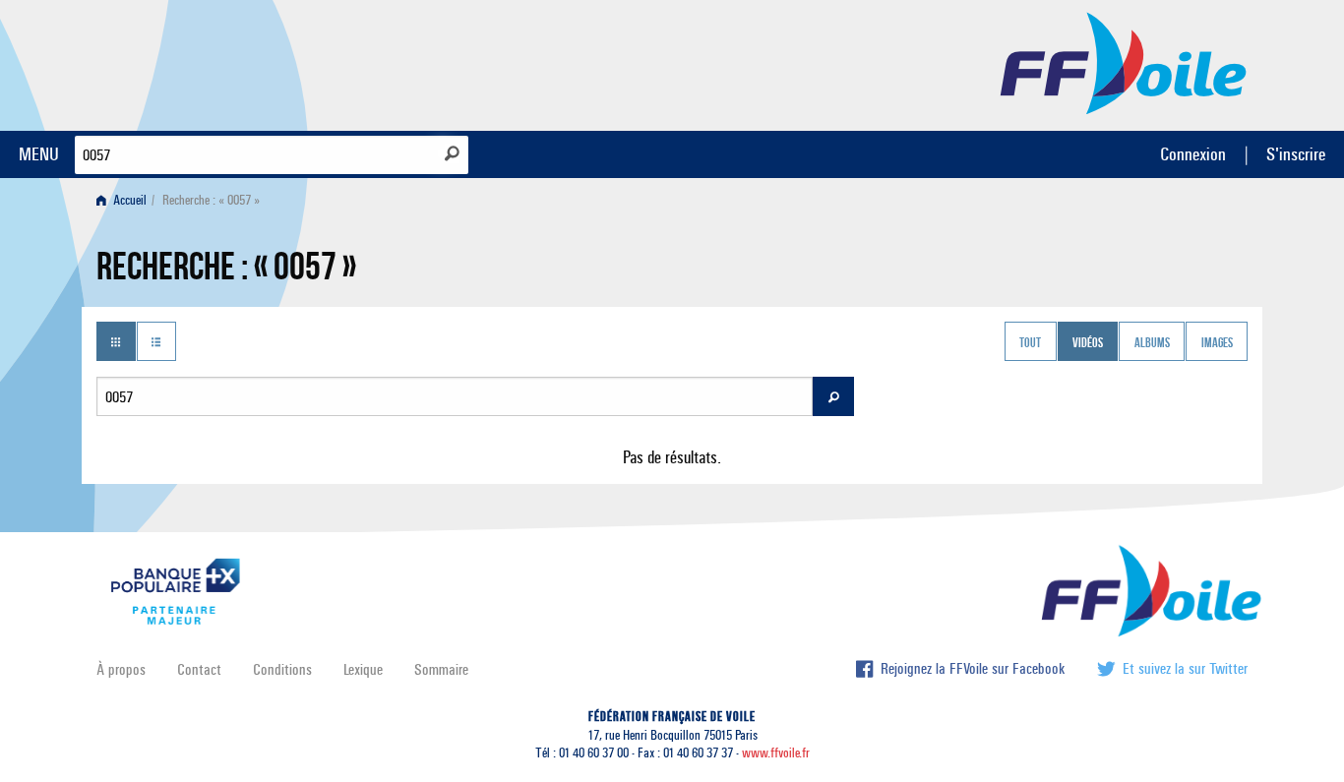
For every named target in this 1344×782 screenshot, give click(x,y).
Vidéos (1087, 343)
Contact (199, 669)
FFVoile (1124, 62)
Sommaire (441, 669)
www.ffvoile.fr (776, 753)
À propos (121, 669)
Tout (1030, 343)
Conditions (282, 669)
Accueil (128, 200)
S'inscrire (1295, 154)
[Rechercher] (452, 153)
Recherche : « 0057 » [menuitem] (211, 200)
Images (1217, 343)
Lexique (363, 669)
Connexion (1193, 154)
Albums (1152, 343)
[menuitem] (125, 200)
